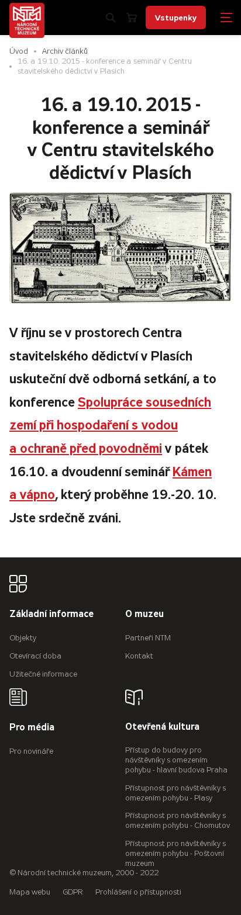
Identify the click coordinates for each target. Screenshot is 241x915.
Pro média (31, 728)
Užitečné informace (43, 674)
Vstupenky (176, 17)
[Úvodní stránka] (26, 20)
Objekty (22, 637)
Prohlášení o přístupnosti (138, 892)
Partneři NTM (148, 637)
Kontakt (139, 655)
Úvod (18, 51)
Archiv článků (65, 51)
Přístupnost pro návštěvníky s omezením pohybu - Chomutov (177, 820)
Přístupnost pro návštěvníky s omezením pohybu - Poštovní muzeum (175, 853)
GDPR (73, 892)
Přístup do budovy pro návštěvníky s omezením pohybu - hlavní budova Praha (176, 760)
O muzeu (144, 614)
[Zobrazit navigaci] (226, 17)
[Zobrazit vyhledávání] (110, 17)
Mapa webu (29, 892)
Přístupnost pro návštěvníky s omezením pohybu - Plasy (175, 793)
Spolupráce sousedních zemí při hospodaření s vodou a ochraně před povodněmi (110, 425)
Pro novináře (31, 751)
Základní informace (51, 614)
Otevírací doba (35, 655)
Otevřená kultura (162, 727)
